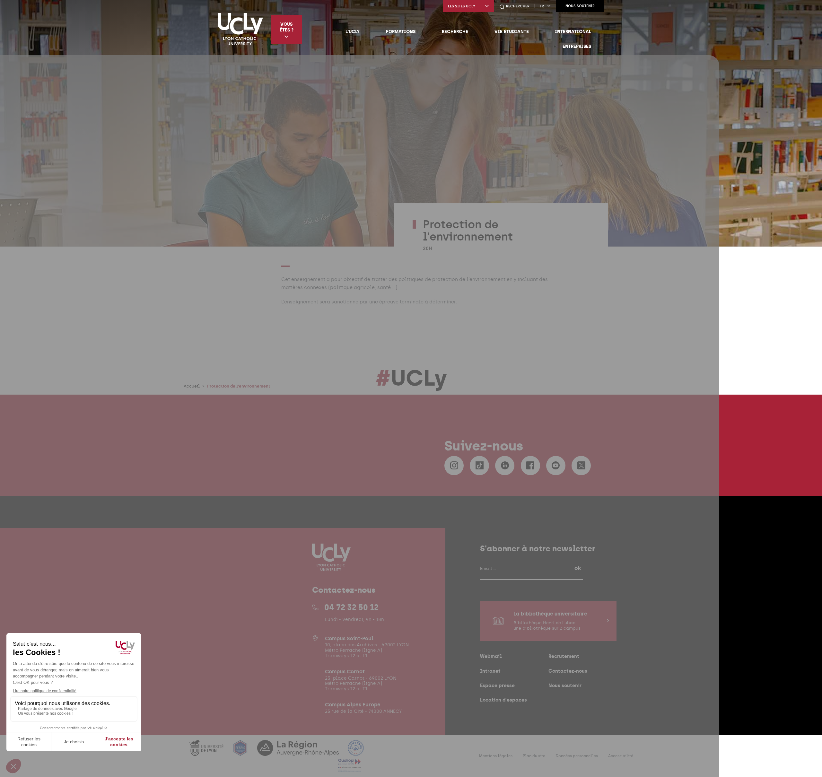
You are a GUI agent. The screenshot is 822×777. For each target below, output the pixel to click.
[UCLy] (240, 29)
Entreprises (577, 46)
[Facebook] (530, 465)
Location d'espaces (503, 699)
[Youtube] (555, 465)
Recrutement (563, 656)
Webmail (491, 656)
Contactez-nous (567, 670)
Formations (400, 31)
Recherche (455, 31)
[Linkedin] (504, 465)
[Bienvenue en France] (356, 752)
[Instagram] (454, 465)
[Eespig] (241, 752)
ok (577, 568)
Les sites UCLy (461, 6)
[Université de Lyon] (207, 752)
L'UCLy (352, 31)
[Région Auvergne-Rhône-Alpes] (298, 752)
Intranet (490, 670)
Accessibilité (620, 756)
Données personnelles (576, 756)
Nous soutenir (580, 6)
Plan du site (534, 756)
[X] (581, 465)
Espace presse (497, 685)
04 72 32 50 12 (351, 607)
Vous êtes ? (286, 27)
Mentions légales (495, 756)
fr (542, 6)
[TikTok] (479, 465)
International (573, 31)
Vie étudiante (511, 31)
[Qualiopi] (349, 768)
